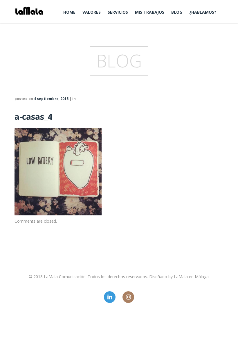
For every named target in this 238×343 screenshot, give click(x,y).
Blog (176, 12)
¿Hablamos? (202, 12)
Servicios (118, 12)
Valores (91, 12)
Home (69, 12)
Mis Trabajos (149, 12)
